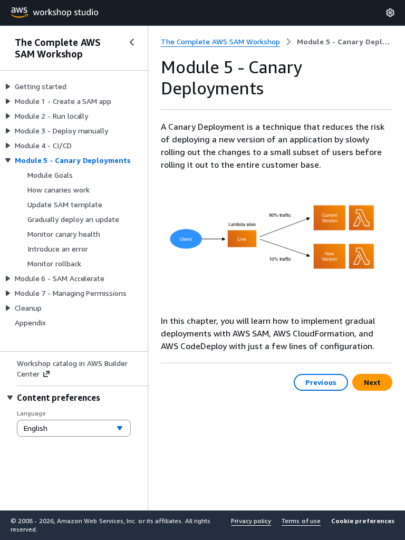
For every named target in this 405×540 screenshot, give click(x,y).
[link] (344, 41)
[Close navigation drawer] (131, 42)
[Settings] (390, 12)
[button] (362, 525)
